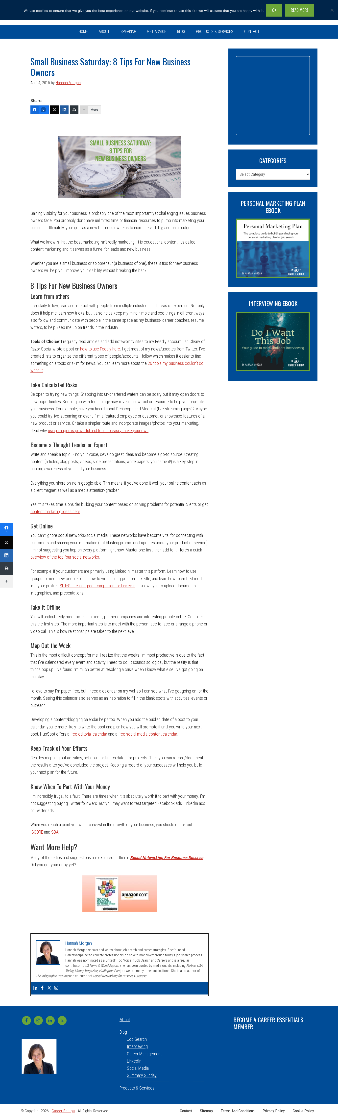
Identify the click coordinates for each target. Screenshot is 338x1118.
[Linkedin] (35, 988)
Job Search (137, 1039)
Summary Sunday (142, 1075)
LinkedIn (134, 1061)
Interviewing (137, 1046)
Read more (299, 10)
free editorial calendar (88, 734)
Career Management (144, 1053)
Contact (186, 1111)
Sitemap (206, 1111)
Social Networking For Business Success (166, 857)
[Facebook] (42, 988)
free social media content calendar (147, 734)
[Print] (74, 109)
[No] (331, 10)
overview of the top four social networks (64, 557)
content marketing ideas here (55, 511)
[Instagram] (56, 988)
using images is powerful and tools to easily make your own (98, 430)
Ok (274, 10)
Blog (123, 1032)
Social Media (138, 1068)
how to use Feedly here (100, 348)
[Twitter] (54, 109)
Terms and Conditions (238, 1111)
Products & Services (137, 1088)
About (125, 1019)
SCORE (37, 832)
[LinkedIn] (64, 109)
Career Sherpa (63, 1111)
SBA (55, 832)
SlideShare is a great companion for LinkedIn (97, 585)
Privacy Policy (274, 1111)
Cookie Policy (303, 1111)
